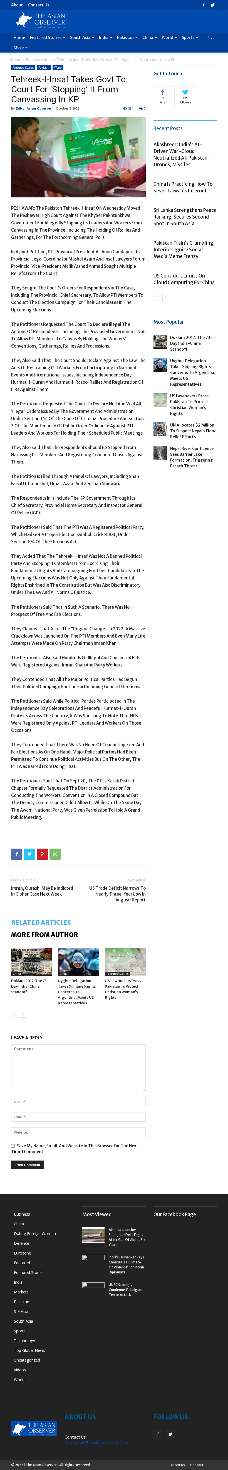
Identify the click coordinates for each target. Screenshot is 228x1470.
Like (163, 91)
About (17, 5)
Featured (22, 1262)
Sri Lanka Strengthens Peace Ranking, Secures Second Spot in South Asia (185, 217)
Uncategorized (27, 1360)
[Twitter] (213, 5)
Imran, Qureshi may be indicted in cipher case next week (42, 891)
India (103, 37)
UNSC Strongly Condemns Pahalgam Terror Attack (125, 1290)
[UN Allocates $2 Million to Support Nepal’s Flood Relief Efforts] (160, 429)
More (19, 47)
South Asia (80, 37)
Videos (20, 1369)
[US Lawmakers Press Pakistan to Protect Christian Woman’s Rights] (125, 962)
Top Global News (29, 1350)
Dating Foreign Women (35, 1233)
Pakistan (125, 37)
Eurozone (22, 1253)
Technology (24, 1340)
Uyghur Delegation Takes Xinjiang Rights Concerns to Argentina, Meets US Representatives (77, 991)
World (167, 37)
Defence (21, 1243)
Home (19, 37)
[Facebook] (203, 5)
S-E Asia (21, 1311)
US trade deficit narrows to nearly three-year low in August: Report (117, 894)
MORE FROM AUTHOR (44, 934)
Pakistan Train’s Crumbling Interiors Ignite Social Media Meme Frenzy (183, 249)
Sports (188, 37)
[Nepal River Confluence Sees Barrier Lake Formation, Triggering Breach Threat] (160, 453)
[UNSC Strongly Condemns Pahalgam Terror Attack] (93, 1290)
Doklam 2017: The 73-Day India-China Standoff (30, 986)
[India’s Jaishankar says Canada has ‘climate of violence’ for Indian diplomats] (93, 1262)
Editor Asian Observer (33, 108)
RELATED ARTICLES (41, 922)
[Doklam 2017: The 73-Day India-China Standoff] (31, 962)
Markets (21, 1292)
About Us (177, 1465)
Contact (197, 1465)
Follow (185, 91)
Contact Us (38, 5)
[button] (210, 37)
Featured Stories (45, 37)
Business (22, 1214)
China (147, 37)
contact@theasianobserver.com (96, 1443)
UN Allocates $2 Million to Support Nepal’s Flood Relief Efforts (193, 431)
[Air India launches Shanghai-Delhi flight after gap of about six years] (93, 1235)
